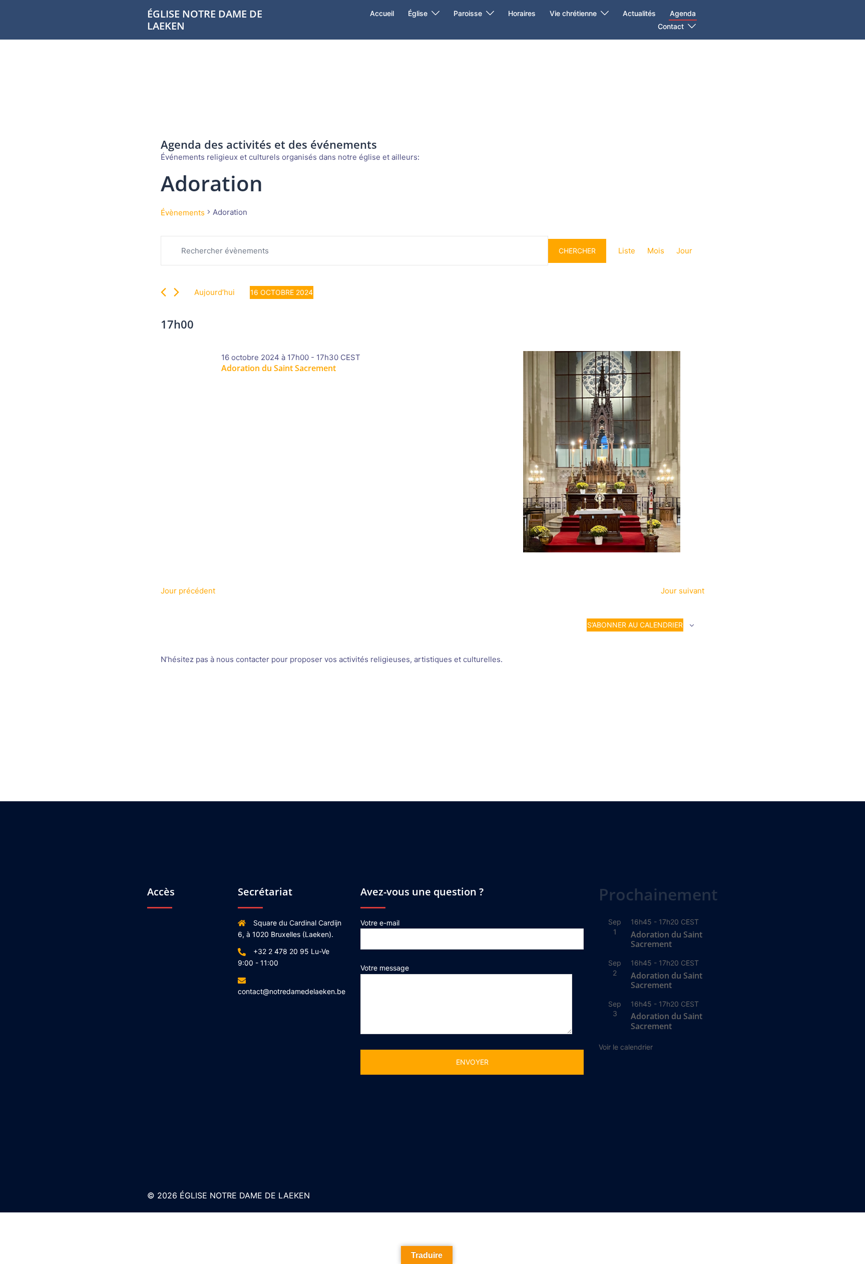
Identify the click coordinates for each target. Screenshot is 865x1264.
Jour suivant (682, 590)
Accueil (382, 13)
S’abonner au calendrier (635, 624)
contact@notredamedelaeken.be (291, 991)
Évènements (183, 212)
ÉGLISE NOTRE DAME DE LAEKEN (204, 20)
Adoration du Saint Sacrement (278, 368)
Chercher (577, 250)
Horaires (522, 13)
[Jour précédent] (163, 292)
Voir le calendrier (626, 1047)
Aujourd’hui (214, 292)
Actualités (639, 13)
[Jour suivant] (176, 292)
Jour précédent (188, 590)
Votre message (384, 968)
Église (417, 13)
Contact (671, 26)
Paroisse (468, 13)
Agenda (683, 13)
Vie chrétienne (573, 13)
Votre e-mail (379, 922)
